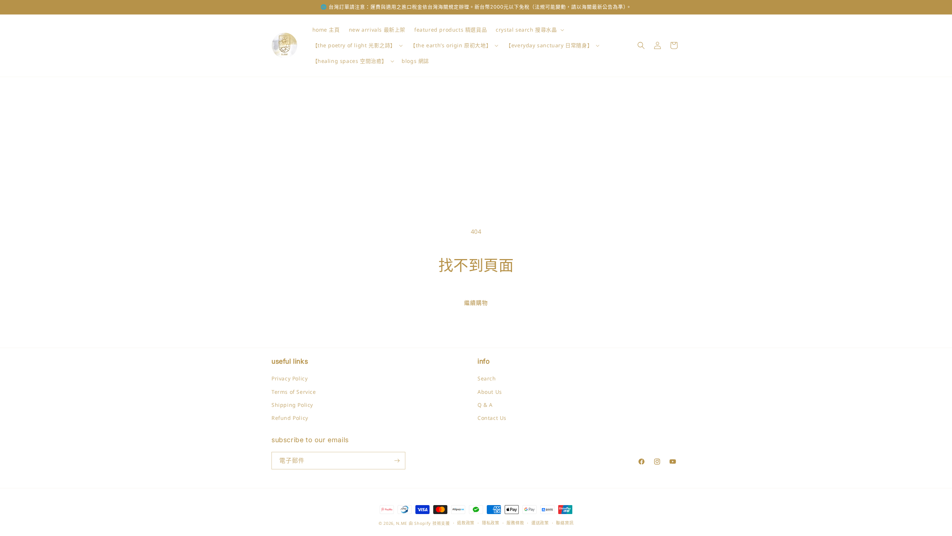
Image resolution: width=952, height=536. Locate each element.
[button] (529, 30)
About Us (489, 391)
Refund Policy (289, 417)
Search (486, 378)
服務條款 (515, 523)
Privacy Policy (289, 378)
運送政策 (540, 523)
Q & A (485, 404)
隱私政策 (490, 523)
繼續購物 (476, 302)
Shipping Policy (292, 404)
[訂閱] (397, 460)
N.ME (401, 523)
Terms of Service (293, 391)
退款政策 (466, 523)
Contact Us (491, 417)
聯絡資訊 (564, 523)
